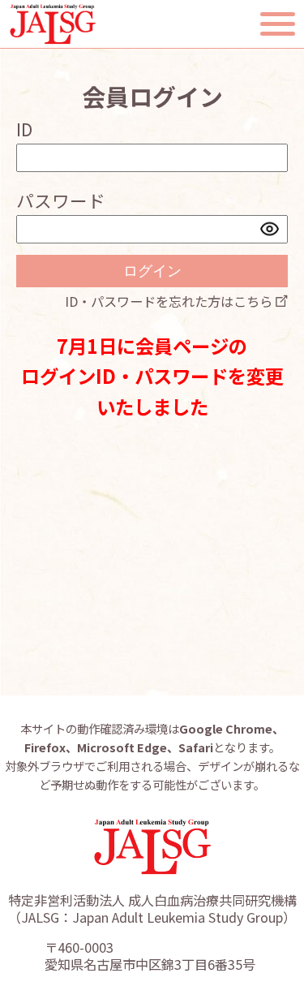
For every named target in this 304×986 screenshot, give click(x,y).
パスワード (60, 200)
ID (24, 128)
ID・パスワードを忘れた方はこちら (168, 301)
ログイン (152, 271)
